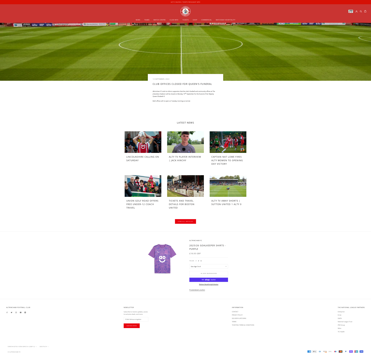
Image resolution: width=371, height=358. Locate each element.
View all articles (185, 221)
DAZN (340, 318)
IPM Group (341, 325)
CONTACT (235, 312)
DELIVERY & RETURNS (239, 318)
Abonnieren (131, 326)
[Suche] (361, 11)
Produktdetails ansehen (197, 290)
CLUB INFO (174, 20)
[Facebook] (196, 260)
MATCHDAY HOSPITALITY (225, 20)
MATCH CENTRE (160, 20)
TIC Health (341, 332)
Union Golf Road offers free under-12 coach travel (142, 204)
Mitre (339, 328)
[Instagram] (16, 312)
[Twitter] (198, 260)
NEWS (138, 20)
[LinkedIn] (25, 312)
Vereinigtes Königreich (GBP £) (21, 346)
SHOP (195, 20)
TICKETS (186, 20)
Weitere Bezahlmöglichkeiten (208, 284)
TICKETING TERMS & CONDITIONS (243, 325)
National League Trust (345, 322)
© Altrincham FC (14, 352)
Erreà (339, 315)
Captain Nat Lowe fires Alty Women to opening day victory (227, 160)
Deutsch (43, 346)
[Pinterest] (201, 260)
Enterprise (341, 312)
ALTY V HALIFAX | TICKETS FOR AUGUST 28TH (185, 2)
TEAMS (147, 20)
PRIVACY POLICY (237, 315)
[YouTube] (20, 312)
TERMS (234, 322)
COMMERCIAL (206, 20)
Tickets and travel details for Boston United (182, 204)
